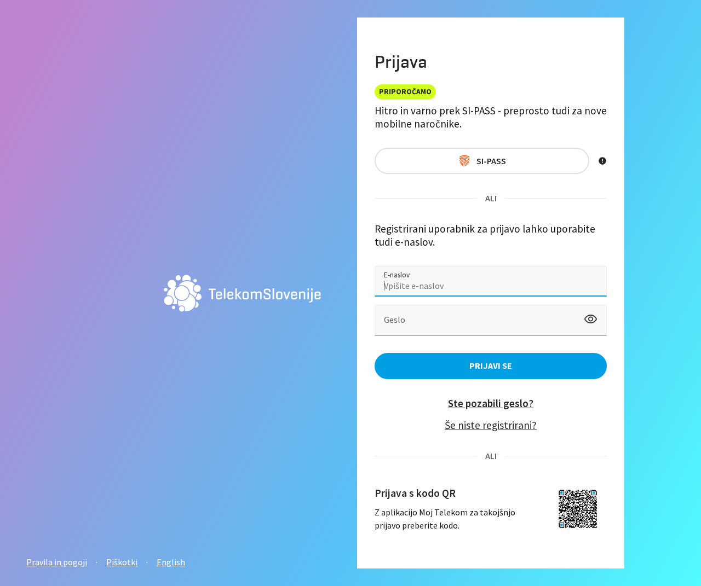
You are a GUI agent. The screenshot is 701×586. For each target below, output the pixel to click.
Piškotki (121, 561)
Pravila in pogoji (56, 561)
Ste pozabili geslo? (490, 403)
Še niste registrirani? (491, 425)
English (171, 561)
